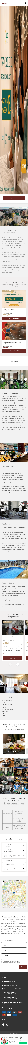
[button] (2, 100)
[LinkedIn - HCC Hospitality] (7, 1024)
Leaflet (12, 907)
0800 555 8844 (13, 988)
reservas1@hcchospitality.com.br (12, 993)
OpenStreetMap (18, 907)
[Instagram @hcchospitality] (3, 1024)
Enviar (23, 967)
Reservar (14, 198)
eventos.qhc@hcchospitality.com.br (12, 998)
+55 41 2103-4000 (11, 981)
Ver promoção (14, 318)
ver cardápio (14, 434)
